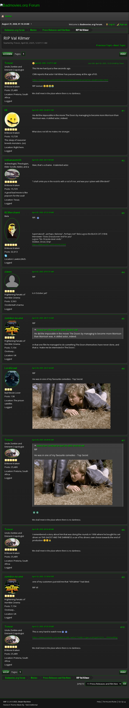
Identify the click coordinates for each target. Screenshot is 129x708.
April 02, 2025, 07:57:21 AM (43, 271)
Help (99, 701)
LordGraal (11, 368)
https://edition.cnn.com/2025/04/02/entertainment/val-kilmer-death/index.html (70, 80)
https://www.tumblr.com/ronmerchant (49, 244)
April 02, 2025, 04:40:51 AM (43, 110)
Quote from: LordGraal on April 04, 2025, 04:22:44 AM (60, 445)
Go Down (7, 54)
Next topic (120, 45)
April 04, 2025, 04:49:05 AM (43, 440)
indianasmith (13, 160)
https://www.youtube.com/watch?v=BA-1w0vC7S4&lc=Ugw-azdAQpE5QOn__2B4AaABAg (75, 637)
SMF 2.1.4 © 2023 (10, 702)
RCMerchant (12, 212)
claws (8, 271)
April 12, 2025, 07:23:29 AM (43, 626)
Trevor (9, 63)
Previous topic (104, 45)
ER (6, 110)
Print (123, 54)
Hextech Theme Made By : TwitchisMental (20, 705)
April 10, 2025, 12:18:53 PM (43, 576)
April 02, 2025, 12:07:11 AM (45, 63)
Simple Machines (24, 702)
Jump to (80, 683)
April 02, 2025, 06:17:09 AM (43, 160)
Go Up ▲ (122, 701)
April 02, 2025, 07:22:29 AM (43, 212)
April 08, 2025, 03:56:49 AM (43, 529)
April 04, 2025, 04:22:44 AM (43, 368)
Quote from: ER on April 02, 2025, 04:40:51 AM (57, 330)
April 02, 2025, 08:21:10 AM (43, 318)
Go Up (6, 672)
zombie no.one (14, 318)
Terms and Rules (109, 701)
